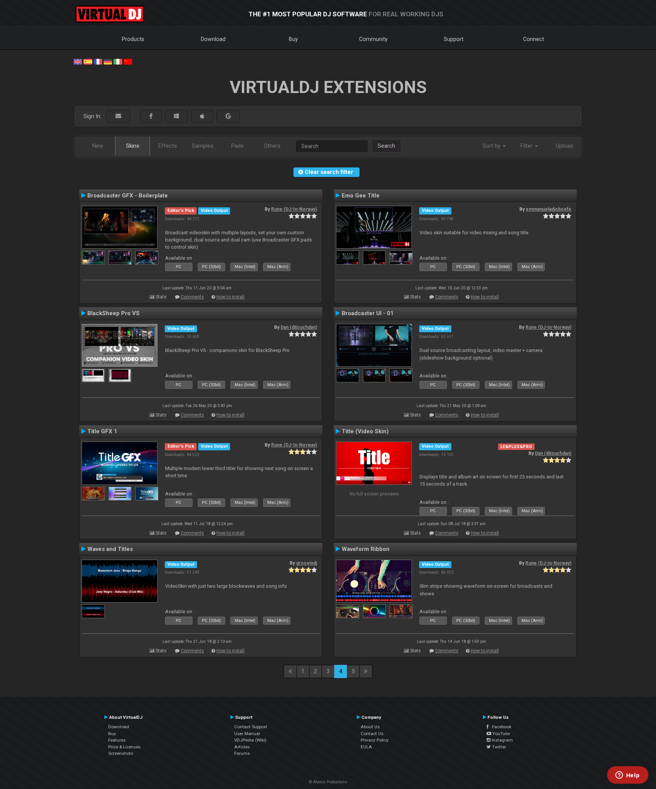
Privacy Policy (375, 740)
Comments (192, 297)
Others (272, 145)
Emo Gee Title (361, 195)
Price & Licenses (124, 747)
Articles (242, 747)
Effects (167, 145)
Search (386, 145)
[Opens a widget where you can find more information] (627, 775)
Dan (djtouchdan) (299, 327)
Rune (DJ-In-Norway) (294, 209)
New (97, 145)
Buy (293, 39)
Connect (533, 39)
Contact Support (250, 726)
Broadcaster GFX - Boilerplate (127, 195)
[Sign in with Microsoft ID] (176, 116)
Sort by (492, 145)
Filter (527, 145)
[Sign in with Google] (228, 116)
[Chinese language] (128, 61)
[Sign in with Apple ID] (202, 116)
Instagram (501, 740)
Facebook (500, 726)
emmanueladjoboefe (548, 209)
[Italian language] (118, 61)
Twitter (498, 747)
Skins (132, 145)
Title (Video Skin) (365, 431)
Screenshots (120, 753)
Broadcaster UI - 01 (368, 313)
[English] (78, 61)
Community (373, 39)
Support (454, 39)
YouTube (500, 733)
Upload (564, 145)
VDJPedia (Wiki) (250, 740)
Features (117, 740)
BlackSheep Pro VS (113, 313)
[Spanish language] (88, 61)
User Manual (247, 733)
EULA (366, 747)
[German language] (108, 61)
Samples (202, 145)
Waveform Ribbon (366, 549)
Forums (242, 753)
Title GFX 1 (102, 431)
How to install (230, 297)
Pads (237, 145)
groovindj (306, 563)
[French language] (98, 61)
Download (213, 39)
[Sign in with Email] (118, 116)
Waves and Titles (110, 549)
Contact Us (372, 733)
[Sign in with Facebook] (151, 116)
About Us (370, 726)
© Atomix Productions (328, 782)
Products (133, 39)
